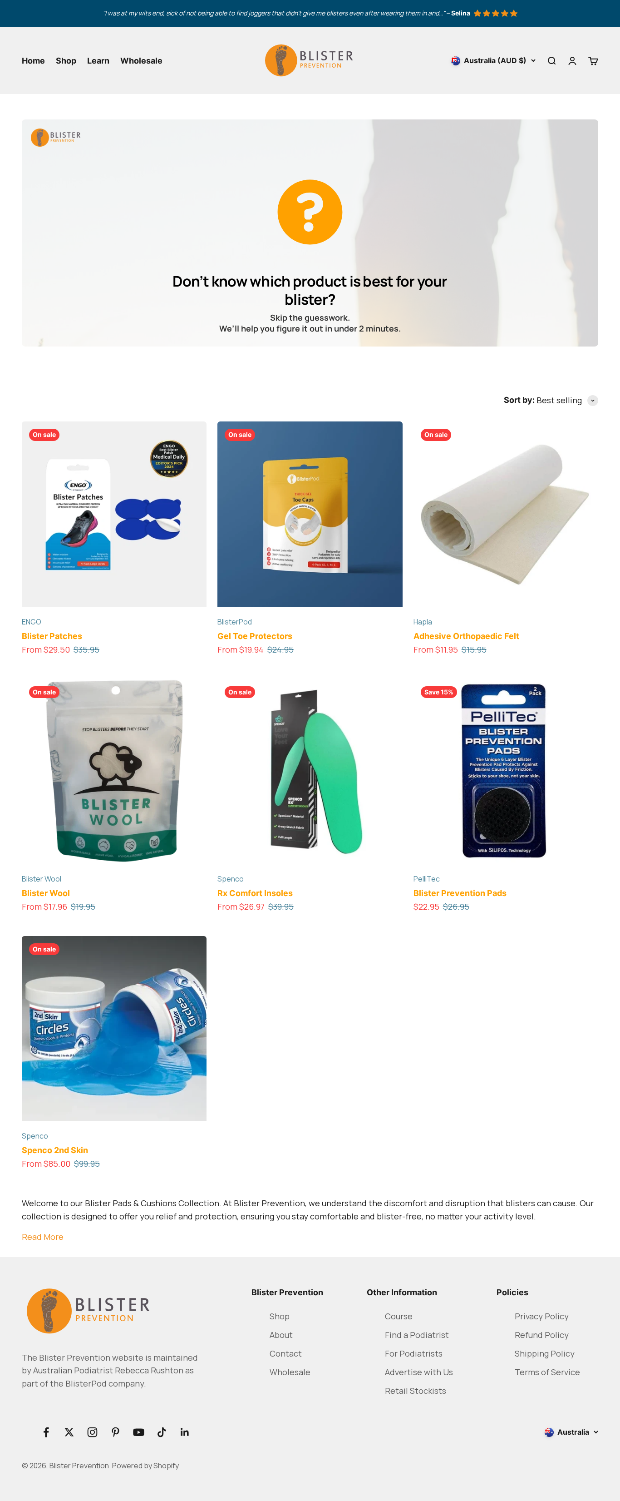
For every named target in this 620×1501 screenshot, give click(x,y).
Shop (66, 60)
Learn (98, 60)
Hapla (422, 622)
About (281, 1334)
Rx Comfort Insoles (255, 893)
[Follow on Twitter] (69, 1432)
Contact (286, 1353)
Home (33, 60)
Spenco (230, 879)
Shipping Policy (545, 1353)
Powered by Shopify (145, 1466)
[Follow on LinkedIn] (185, 1432)
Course (399, 1316)
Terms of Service (547, 1372)
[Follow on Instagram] (92, 1432)
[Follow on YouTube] (139, 1432)
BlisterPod (234, 622)
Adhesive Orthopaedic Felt (466, 636)
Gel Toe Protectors (254, 636)
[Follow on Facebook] (46, 1432)
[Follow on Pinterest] (115, 1432)
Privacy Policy (542, 1316)
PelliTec (426, 879)
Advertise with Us (419, 1372)
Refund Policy (542, 1334)
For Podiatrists (414, 1353)
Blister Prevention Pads (460, 893)
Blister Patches (52, 636)
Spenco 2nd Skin (55, 1150)
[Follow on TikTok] (162, 1432)
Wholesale (141, 60)
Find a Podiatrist (417, 1334)
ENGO (31, 622)
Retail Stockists (415, 1390)
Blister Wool (41, 879)
